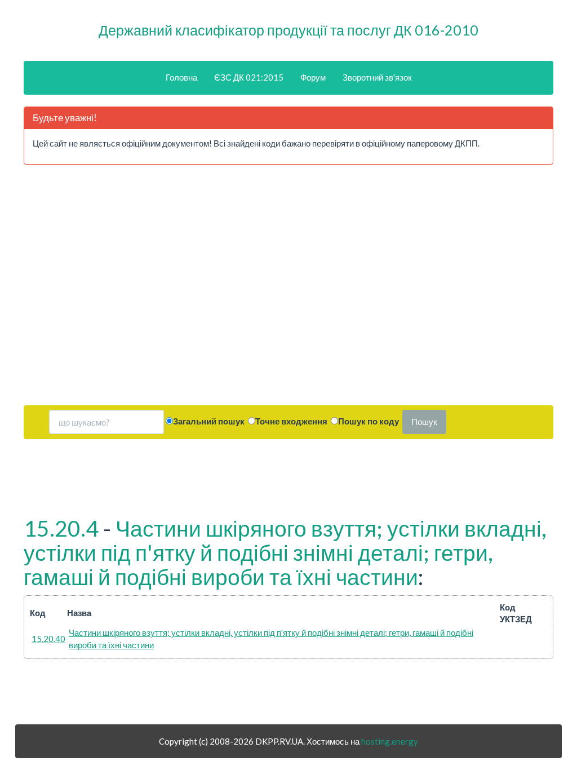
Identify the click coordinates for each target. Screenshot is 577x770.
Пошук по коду (368, 421)
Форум (313, 77)
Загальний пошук (209, 421)
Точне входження (291, 421)
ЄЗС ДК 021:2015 (248, 77)
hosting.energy (389, 741)
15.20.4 (61, 528)
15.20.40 (48, 639)
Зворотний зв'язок (377, 77)
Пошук (424, 422)
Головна (181, 77)
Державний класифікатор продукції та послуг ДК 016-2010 (288, 29)
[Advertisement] (98, 289)
